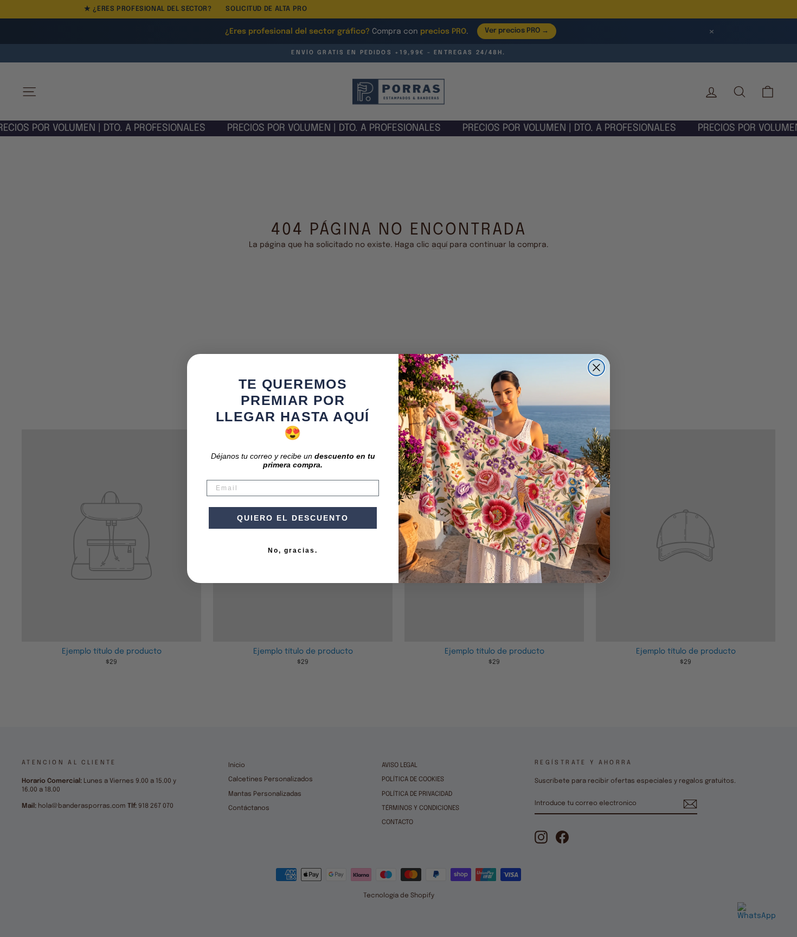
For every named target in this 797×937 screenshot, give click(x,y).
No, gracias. (293, 550)
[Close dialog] (596, 367)
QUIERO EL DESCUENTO (293, 518)
